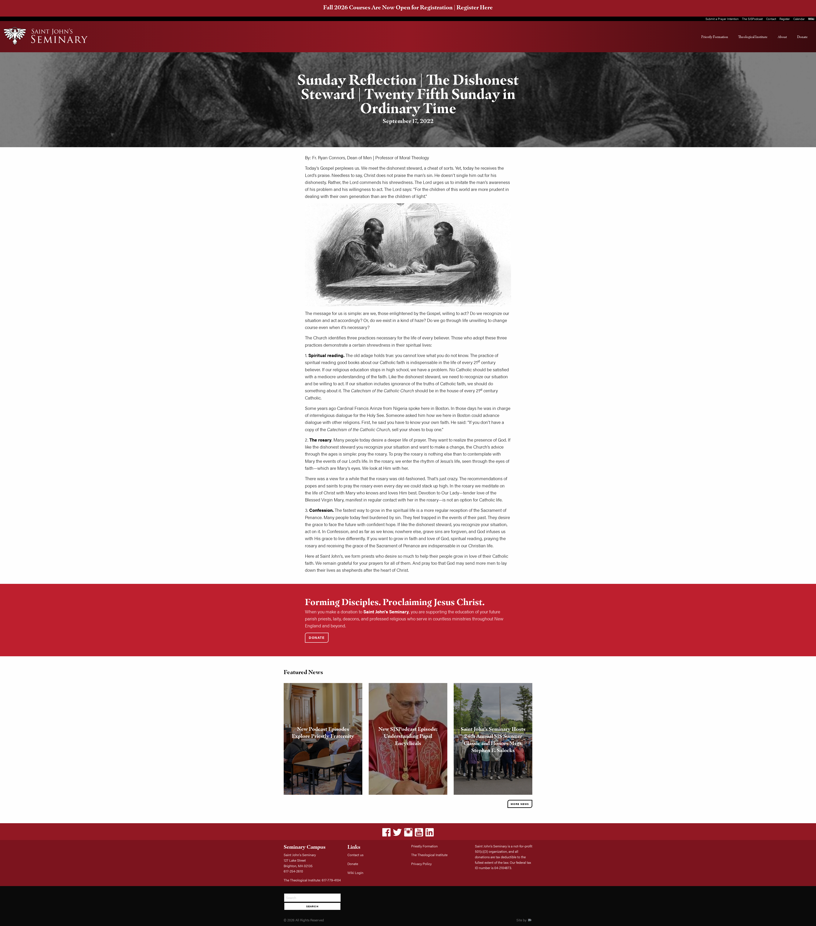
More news (520, 804)
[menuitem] (714, 36)
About (782, 37)
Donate (802, 37)
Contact (771, 19)
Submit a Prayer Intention (722, 19)
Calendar (799, 19)
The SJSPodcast (752, 19)
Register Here (474, 7)
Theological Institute (753, 37)
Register (784, 19)
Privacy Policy (421, 863)
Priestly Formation (714, 37)
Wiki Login (355, 872)
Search (312, 906)
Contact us (355, 854)
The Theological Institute (429, 854)
